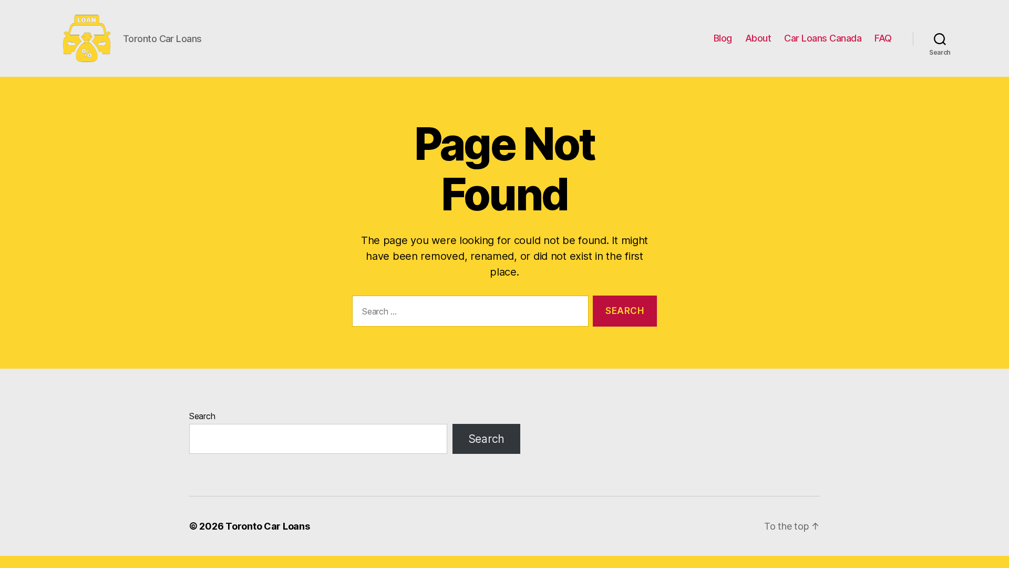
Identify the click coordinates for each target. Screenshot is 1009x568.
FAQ (883, 38)
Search (202, 416)
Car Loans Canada (822, 38)
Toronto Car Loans (267, 526)
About (758, 38)
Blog (723, 38)
